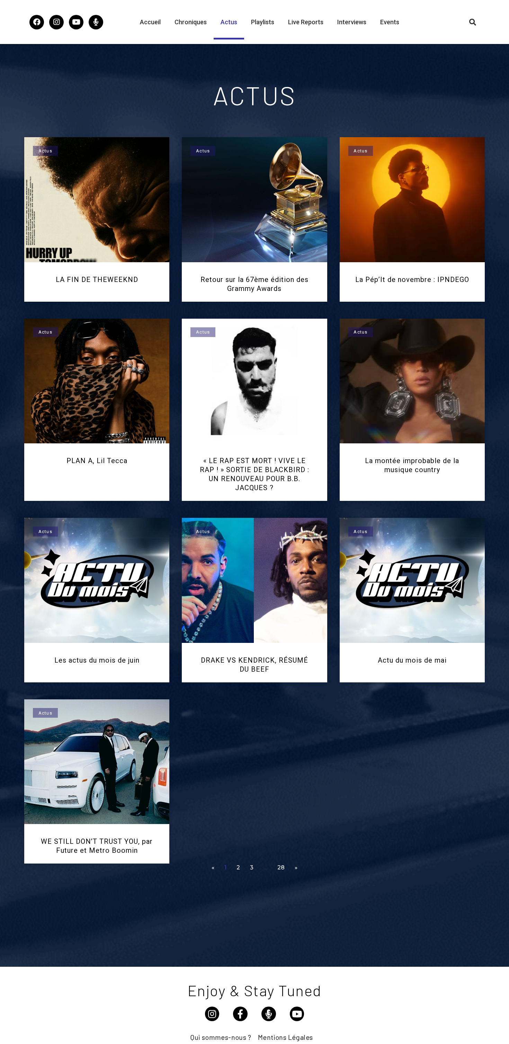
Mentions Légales (285, 1037)
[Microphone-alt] (96, 22)
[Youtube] (76, 22)
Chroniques (191, 22)
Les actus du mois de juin (97, 660)
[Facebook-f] (240, 1014)
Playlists (262, 22)
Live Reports (305, 22)
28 (281, 867)
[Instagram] (56, 22)
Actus (229, 22)
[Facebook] (36, 22)
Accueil (150, 22)
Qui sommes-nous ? (220, 1037)
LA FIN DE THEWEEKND (97, 279)
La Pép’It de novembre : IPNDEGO (412, 279)
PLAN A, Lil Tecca (96, 461)
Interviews (351, 22)
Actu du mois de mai (412, 660)
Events (389, 22)
